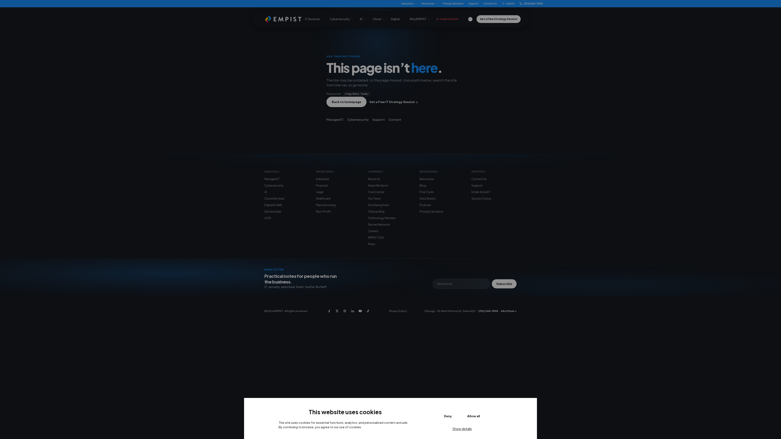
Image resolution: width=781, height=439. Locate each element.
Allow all (473, 416)
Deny (448, 416)
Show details (462, 429)
